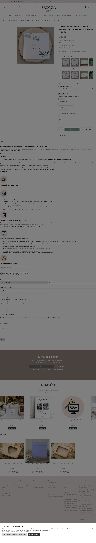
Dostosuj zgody (22, 534)
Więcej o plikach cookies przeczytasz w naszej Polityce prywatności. (17, 531)
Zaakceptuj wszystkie (34, 534)
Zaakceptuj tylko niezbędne (10, 534)
